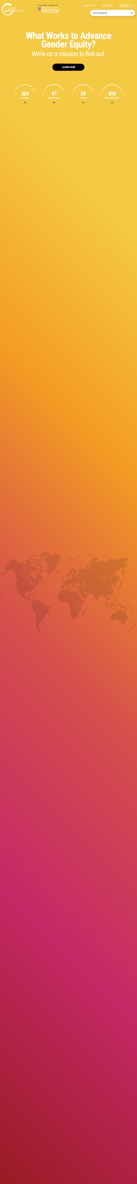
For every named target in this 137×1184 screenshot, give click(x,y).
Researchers (112, 95)
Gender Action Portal (13, 9)
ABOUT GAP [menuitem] (90, 5)
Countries (54, 95)
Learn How (68, 67)
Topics (83, 95)
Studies (25, 95)
